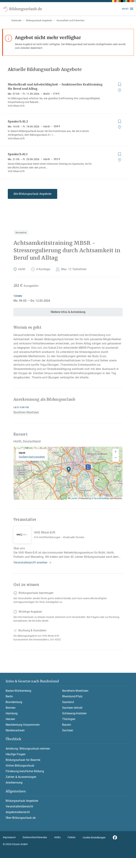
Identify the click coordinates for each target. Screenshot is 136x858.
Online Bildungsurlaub (20, 765)
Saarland (68, 702)
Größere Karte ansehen (32, 456)
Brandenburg (14, 702)
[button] (68, 470)
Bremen (10, 707)
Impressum (9, 837)
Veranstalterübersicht (19, 806)
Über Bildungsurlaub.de (21, 817)
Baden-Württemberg (18, 690)
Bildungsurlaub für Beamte (23, 760)
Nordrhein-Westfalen (26, 412)
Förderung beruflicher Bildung (25, 771)
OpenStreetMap (101, 498)
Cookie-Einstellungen (94, 837)
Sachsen (67, 730)
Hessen (10, 719)
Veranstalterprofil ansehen (30, 562)
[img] (68, 473)
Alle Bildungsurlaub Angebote (32, 193)
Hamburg (12, 713)
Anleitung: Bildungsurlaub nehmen (28, 748)
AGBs (57, 837)
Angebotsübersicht (18, 812)
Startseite (16, 20)
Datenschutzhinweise (35, 837)
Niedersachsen (15, 730)
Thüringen (68, 719)
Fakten (71, 837)
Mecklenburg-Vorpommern (23, 724)
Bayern (66, 724)
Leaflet (73, 498)
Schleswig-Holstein (74, 713)
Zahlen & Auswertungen (21, 777)
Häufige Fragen (16, 754)
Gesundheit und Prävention (70, 20)
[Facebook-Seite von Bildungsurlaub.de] (115, 837)
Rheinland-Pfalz (72, 696)
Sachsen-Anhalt (72, 707)
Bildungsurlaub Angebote (39, 20)
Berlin (9, 696)
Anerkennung (14, 782)
